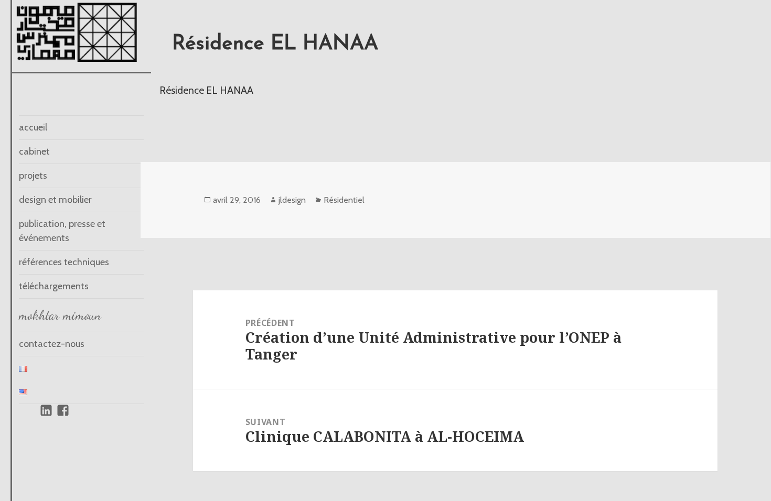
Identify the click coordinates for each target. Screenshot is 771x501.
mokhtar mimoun (60, 315)
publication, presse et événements (62, 231)
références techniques (64, 262)
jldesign (292, 200)
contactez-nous (51, 344)
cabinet (34, 151)
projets (33, 175)
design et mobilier (55, 199)
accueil (33, 127)
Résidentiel (344, 200)
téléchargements (54, 286)
